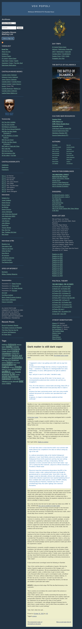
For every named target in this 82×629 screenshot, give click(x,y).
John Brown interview (8, 258)
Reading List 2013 (57, 270)
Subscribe (69, 49)
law (14, 365)
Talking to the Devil (7, 248)
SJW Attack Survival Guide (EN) (61, 128)
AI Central (55, 47)
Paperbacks (5, 169)
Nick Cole (68, 145)
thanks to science (43, 442)
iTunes (11, 61)
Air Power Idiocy (6, 334)
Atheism (54, 323)
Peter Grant (55, 157)
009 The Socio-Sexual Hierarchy (11, 129)
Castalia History (16, 81)
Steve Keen (69, 159)
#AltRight (5, 344)
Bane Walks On (56, 200)
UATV (54, 51)
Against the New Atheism (60, 176)
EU (9, 360)
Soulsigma (5, 63)
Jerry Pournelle (55, 155)
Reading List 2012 (57, 272)
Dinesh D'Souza (6, 209)
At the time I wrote (33, 417)
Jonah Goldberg (6, 200)
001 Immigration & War (8, 153)
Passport (14, 290)
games (4, 362)
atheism (19, 344)
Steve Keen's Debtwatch (9, 299)
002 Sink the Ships (7, 151)
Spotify (16, 61)
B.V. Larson (69, 153)
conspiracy (6, 353)
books (9, 346)
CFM (63, 56)
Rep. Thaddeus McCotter (9, 232)
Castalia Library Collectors (9, 91)
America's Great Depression (60, 182)
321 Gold (4, 293)
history (9, 362)
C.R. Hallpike (55, 163)
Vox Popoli (41, 6)
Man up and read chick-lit (63, 622)
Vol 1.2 (4, 178)
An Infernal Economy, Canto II (61, 197)
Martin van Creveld (56, 147)
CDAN (67, 56)
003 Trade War (6, 148)
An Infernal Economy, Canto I (60, 195)
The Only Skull (18, 63)
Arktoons (54, 49)
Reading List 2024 (57, 254)
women (4, 383)
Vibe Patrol (5, 61)
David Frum (5, 225)
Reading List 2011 (57, 273)
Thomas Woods (6, 227)
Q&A (58, 58)
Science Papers (6, 56)
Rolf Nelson (69, 149)
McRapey (12, 367)
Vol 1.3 (4, 179)
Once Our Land (56, 204)
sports (5, 376)
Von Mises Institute (7, 295)
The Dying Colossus (58, 206)
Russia (18, 372)
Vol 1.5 (4, 183)
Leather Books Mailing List (9, 93)
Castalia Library (56, 54)
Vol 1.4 (4, 181)
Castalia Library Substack (9, 75)
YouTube (13, 155)
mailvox (5, 367)
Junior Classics (16, 84)
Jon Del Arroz (69, 163)
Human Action (56, 180)
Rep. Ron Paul (6, 230)
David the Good (70, 151)
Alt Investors (5, 255)
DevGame (5, 272)
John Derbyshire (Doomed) (9, 214)
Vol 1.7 (4, 187)
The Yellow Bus (56, 199)
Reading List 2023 (57, 256)
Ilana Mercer (5, 253)
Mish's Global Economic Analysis (11, 297)
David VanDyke (55, 153)
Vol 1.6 (4, 185)
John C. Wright (55, 149)
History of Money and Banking (61, 184)
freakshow (15, 360)
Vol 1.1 (4, 176)
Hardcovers (5, 167)
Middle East (4, 369)
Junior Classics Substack (9, 79)
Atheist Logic (56, 325)
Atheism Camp (56, 333)
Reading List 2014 (57, 268)
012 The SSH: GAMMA (8, 122)
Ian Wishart (5, 207)
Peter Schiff (15, 286)
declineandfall (8, 358)
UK (12, 379)
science (5, 374)
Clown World (6, 351)
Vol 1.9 (4, 191)
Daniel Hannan (6, 202)
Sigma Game (62, 47)
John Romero (6, 221)
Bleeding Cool (6, 244)
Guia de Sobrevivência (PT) (60, 135)
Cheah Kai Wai (69, 155)
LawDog (68, 161)
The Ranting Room (7, 262)
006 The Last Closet (8, 140)
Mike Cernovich (55, 151)
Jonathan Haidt (6, 218)
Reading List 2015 (57, 266)
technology (13, 376)
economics (17, 357)
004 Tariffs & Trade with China (10, 146)
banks (4, 347)
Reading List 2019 (57, 262)
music (9, 369)
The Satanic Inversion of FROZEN (12, 327)
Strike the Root (6, 251)
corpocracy (16, 353)
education (5, 360)
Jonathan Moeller (70, 147)
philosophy (16, 369)
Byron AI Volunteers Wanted (10, 325)
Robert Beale (55, 161)
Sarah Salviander (70, 157)
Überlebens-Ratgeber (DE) (59, 133)
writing (8, 383)
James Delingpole (7, 212)
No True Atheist (56, 329)
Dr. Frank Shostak (17, 288)
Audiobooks (5, 165)
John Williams (6, 223)
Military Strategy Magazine (9, 274)
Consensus (55, 335)
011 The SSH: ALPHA (8, 124)
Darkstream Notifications (9, 65)
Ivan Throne (55, 159)
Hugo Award (16, 362)
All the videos (6, 155)
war (21, 381)
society (17, 374)
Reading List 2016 (57, 264)
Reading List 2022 (57, 258)
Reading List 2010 (57, 275)
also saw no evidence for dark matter (49, 506)
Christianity (15, 349)
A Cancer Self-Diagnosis (9, 332)
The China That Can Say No (10, 330)
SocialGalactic (66, 54)
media (18, 366)
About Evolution (56, 339)
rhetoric (13, 372)
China (8, 349)
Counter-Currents (7, 260)
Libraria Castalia (6, 84)
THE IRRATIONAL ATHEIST (60, 174)
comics (15, 351)
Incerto (4, 86)
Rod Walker (55, 145)
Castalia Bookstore (7, 88)
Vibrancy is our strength (10, 381)
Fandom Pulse (56, 56)
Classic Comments (7, 302)
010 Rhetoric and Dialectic (9, 127)
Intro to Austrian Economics (60, 186)
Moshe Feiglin (6, 205)
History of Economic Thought (60, 178)
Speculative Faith (7, 246)
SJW (12, 374)
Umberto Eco (5, 198)
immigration (7, 364)
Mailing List (17, 88)
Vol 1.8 (4, 189)
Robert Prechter (16, 283)
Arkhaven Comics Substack (10, 77)
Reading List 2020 (57, 260)
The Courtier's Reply (58, 331)
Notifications (62, 49)
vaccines (16, 379)
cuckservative (7, 355)
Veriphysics (5, 54)
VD (47, 613)
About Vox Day (6, 51)
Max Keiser (5, 234)
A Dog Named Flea (57, 202)
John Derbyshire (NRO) (8, 216)
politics (6, 371)
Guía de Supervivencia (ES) (60, 130)
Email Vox (5, 49)
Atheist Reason (56, 327)
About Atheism (56, 337)
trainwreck (6, 379)
